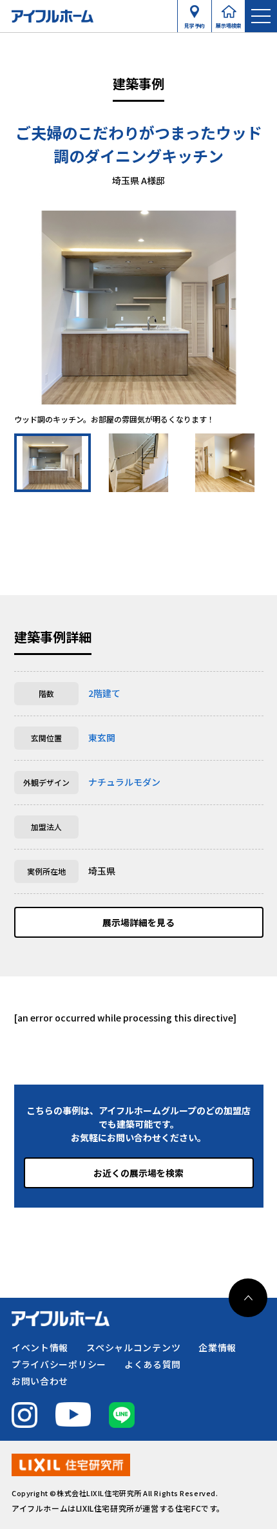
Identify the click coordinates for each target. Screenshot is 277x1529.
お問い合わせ (40, 1380)
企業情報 (217, 1347)
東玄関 (101, 737)
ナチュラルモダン (124, 781)
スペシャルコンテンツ (133, 1347)
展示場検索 (229, 22)
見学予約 (194, 22)
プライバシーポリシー (59, 1364)
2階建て (104, 693)
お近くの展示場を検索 (138, 1172)
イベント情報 (40, 1347)
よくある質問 (152, 1364)
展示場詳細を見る (138, 922)
